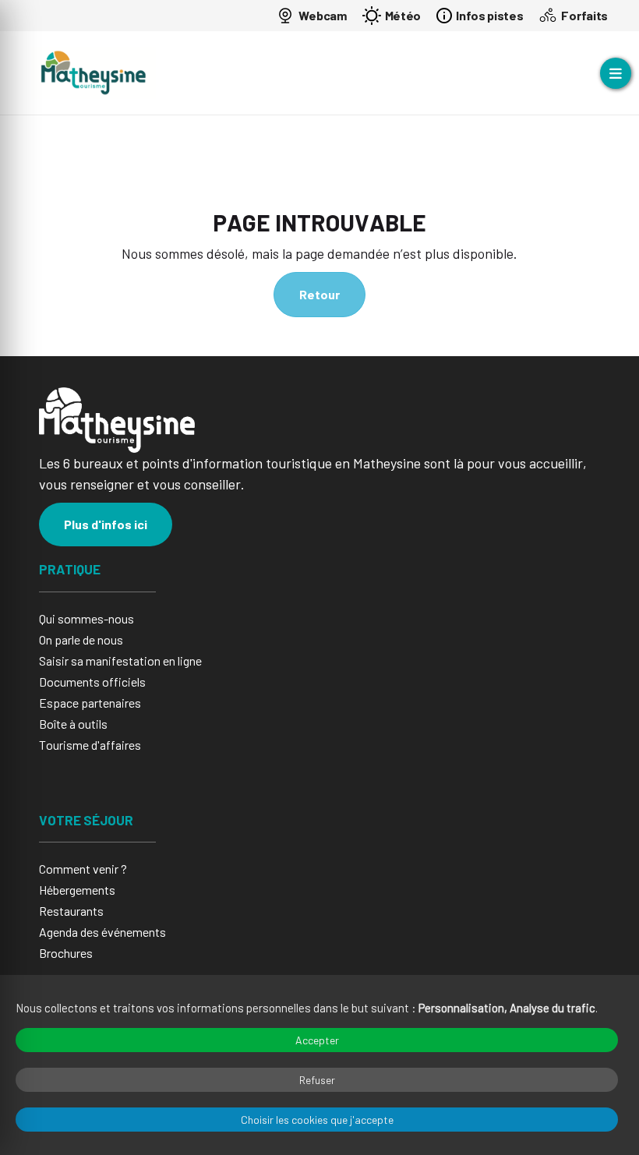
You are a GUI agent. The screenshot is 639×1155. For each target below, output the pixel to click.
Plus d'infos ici (105, 524)
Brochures (66, 952)
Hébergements (77, 889)
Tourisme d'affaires (90, 744)
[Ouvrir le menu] (615, 73)
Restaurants (71, 910)
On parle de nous (81, 639)
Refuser (317, 1079)
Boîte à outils (73, 723)
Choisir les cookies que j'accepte (317, 1119)
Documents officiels (92, 681)
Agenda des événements (102, 931)
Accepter (317, 1040)
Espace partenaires (90, 702)
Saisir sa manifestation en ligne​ (120, 660)
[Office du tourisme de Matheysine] (93, 73)
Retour (319, 294)
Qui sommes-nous (86, 618)
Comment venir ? (83, 868)
